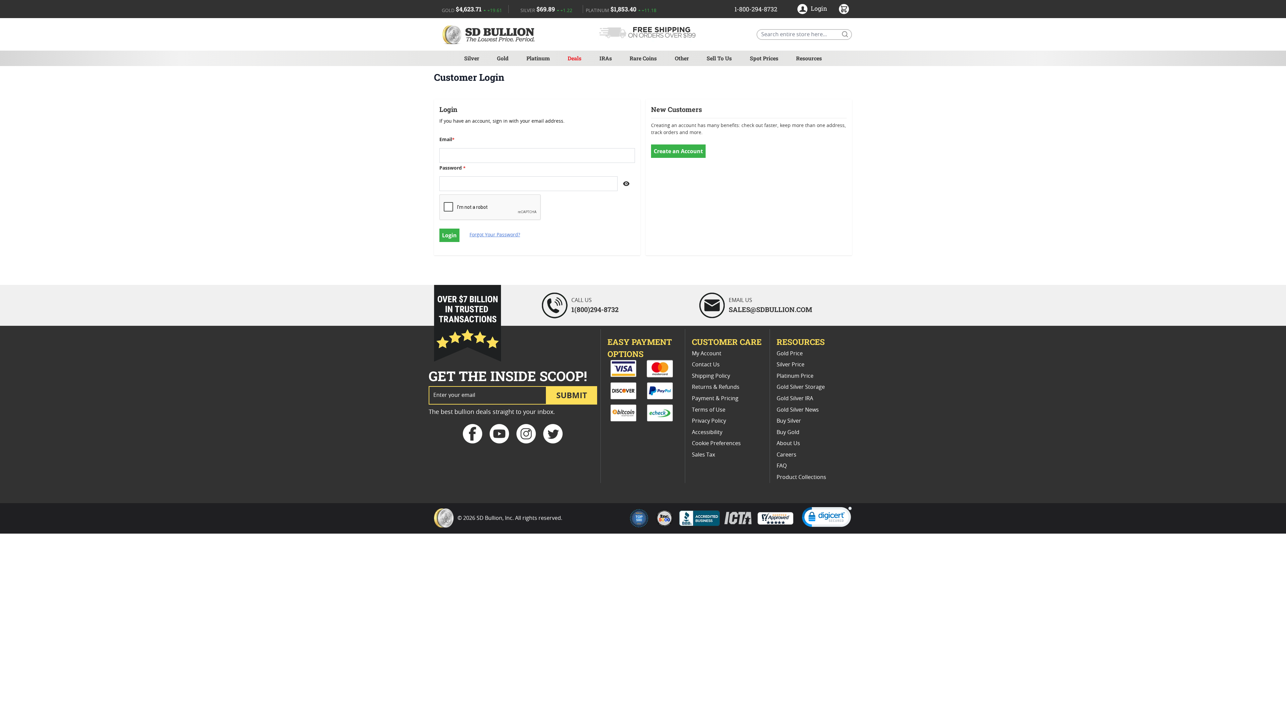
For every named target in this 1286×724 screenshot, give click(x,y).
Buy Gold (788, 432)
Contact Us (706, 364)
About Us (788, 443)
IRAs (605, 58)
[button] (827, 518)
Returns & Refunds (715, 387)
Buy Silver (789, 421)
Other (682, 58)
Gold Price (790, 353)
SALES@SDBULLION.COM (770, 309)
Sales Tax (703, 455)
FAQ (782, 466)
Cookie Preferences (716, 443)
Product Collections (801, 477)
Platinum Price (795, 376)
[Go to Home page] (489, 34)
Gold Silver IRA (795, 398)
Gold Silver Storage (801, 387)
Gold (502, 58)
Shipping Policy (711, 376)
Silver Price (790, 364)
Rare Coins (643, 58)
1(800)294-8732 (595, 309)
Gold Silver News (798, 410)
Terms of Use (708, 410)
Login (819, 8)
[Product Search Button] (844, 34)
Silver (471, 58)
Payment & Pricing (715, 398)
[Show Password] (626, 183)
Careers (786, 455)
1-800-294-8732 (755, 9)
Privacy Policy (709, 421)
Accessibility (707, 432)
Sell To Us (719, 58)
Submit (571, 395)
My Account (706, 353)
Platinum (538, 58)
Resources (809, 58)
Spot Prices (764, 58)
